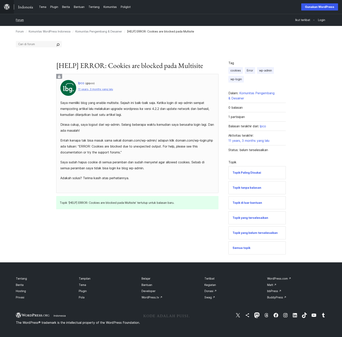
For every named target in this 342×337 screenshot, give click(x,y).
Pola (82, 297)
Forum (20, 20)
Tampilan (84, 278)
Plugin (83, 291)
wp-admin (265, 70)
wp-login (236, 79)
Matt (271, 285)
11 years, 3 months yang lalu (95, 89)
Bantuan (147, 285)
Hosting (21, 291)
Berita (20, 285)
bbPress (274, 291)
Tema (82, 285)
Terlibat (209, 278)
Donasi (210, 291)
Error (250, 70)
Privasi (20, 297)
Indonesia (60, 315)
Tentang (21, 278)
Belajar (146, 278)
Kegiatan (210, 285)
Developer (149, 291)
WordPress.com (279, 278)
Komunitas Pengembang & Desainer (98, 31)
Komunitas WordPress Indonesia (49, 31)
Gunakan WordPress (319, 7)
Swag (209, 297)
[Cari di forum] (58, 44)
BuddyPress (276, 297)
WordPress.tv (152, 297)
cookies (235, 70)
